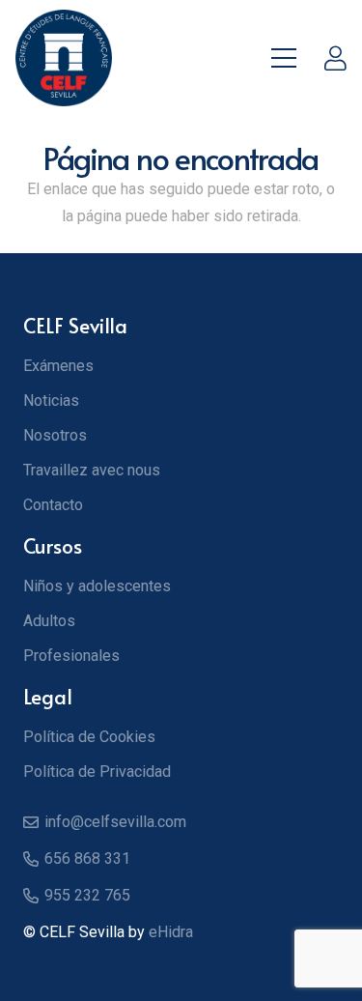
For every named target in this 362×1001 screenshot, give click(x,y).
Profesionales (71, 655)
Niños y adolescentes (97, 586)
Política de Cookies (89, 737)
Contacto (53, 505)
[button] (284, 58)
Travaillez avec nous (91, 470)
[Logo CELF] (63, 58)
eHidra (171, 932)
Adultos (49, 621)
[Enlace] (335, 57)
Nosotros (55, 435)
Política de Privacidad (97, 771)
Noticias (51, 400)
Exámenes (58, 366)
